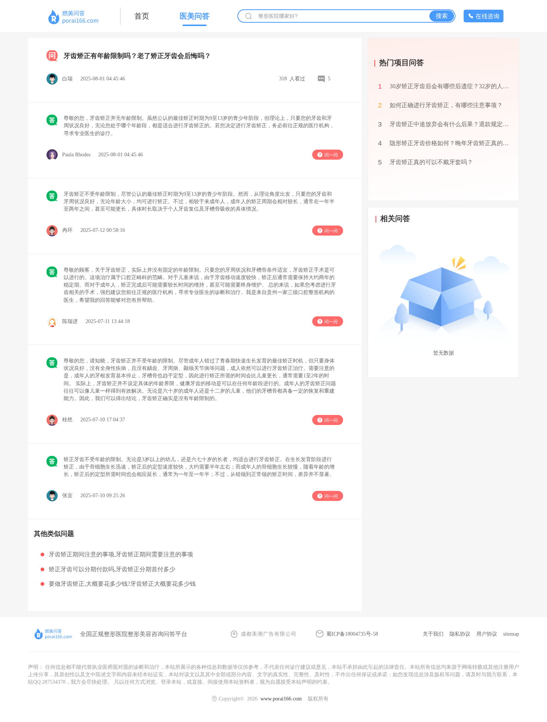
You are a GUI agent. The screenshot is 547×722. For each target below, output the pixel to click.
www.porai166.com (281, 699)
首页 (141, 16)
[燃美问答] (74, 17)
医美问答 (194, 16)
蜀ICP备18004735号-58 (352, 634)
